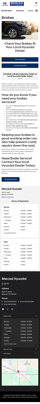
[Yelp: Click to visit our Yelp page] (12, 309)
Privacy (29, 395)
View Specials (20, 59)
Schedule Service (20, 66)
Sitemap (23, 395)
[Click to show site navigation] (36, 10)
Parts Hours (7, 353)
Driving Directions (8, 197)
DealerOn (17, 395)
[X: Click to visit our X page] (8, 309)
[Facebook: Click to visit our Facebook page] (3, 309)
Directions (20, 11)
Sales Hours (7, 316)
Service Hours (7, 349)
